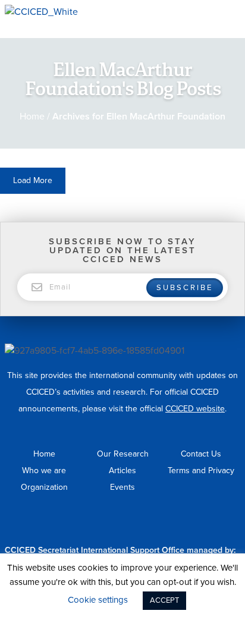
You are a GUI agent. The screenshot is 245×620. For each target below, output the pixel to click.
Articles (122, 470)
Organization (44, 487)
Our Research (123, 454)
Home (32, 116)
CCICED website (195, 409)
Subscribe (184, 287)
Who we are (44, 470)
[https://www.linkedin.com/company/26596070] (225, 525)
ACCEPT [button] (164, 600)
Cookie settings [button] (98, 599)
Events (122, 487)
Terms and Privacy (201, 470)
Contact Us (201, 454)
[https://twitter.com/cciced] (235, 525)
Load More (32, 180)
